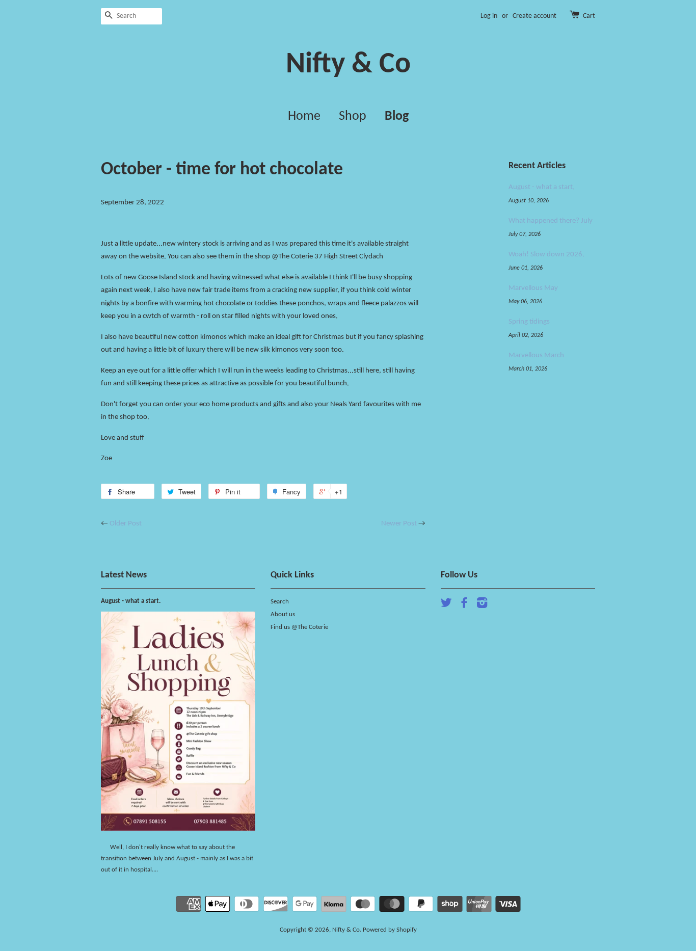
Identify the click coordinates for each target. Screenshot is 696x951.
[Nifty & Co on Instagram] (482, 605)
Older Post (126, 523)
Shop (352, 116)
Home (304, 116)
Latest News (124, 575)
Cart (589, 16)
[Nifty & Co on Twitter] (446, 605)
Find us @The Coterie (299, 627)
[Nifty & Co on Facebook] (464, 605)
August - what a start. (541, 187)
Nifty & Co (348, 65)
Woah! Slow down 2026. (546, 254)
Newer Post (399, 523)
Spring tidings (529, 322)
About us (283, 614)
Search (280, 601)
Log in (488, 16)
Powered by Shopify (390, 930)
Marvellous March (536, 355)
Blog (397, 116)
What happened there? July (550, 221)
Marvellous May (533, 288)
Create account (534, 16)
